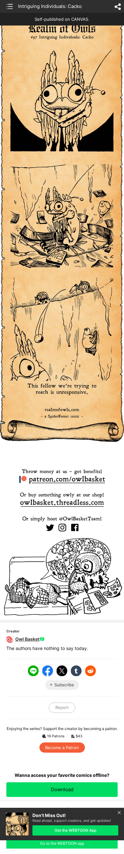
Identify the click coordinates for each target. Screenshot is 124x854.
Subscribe (64, 684)
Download (62, 789)
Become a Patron (62, 747)
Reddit (90, 670)
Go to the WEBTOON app (62, 843)
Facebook (47, 670)
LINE (33, 670)
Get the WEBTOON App (75, 830)
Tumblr (76, 670)
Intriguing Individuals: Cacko (50, 6)
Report (62, 707)
